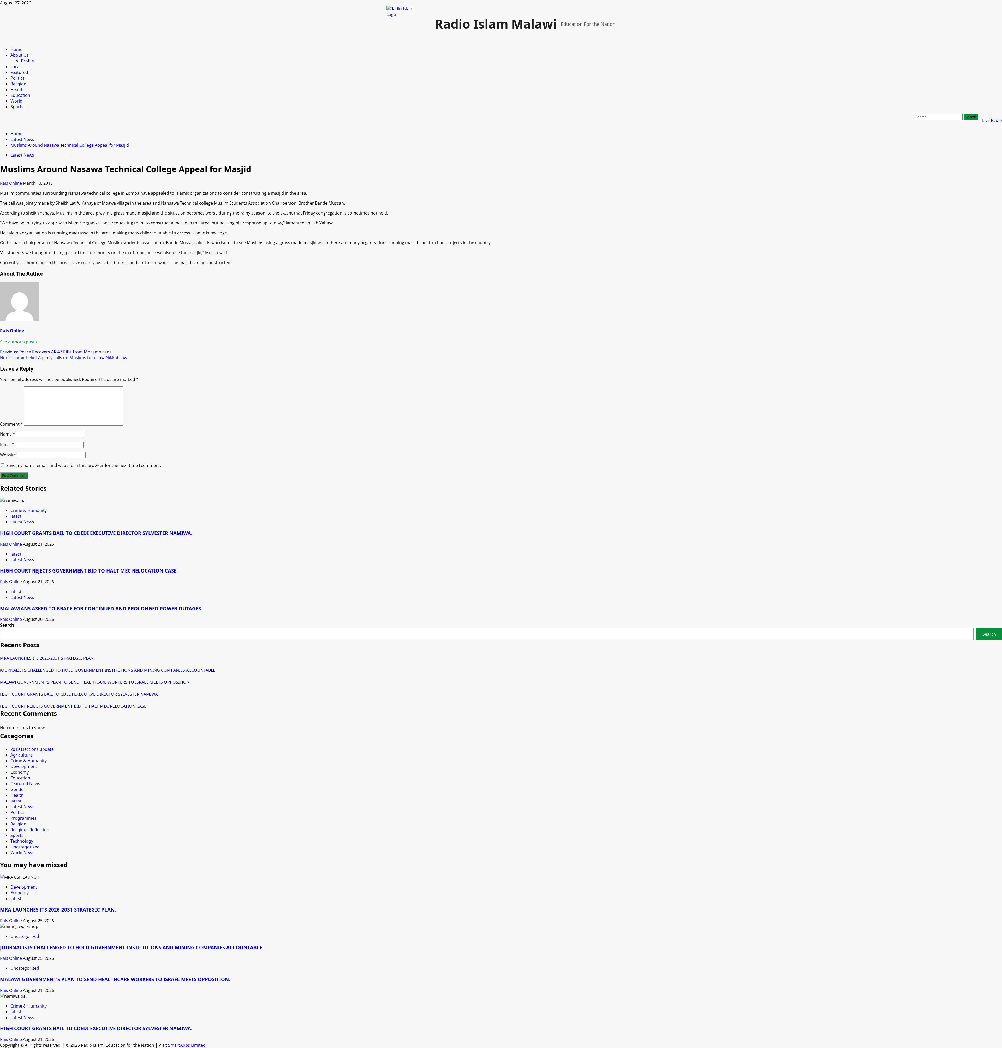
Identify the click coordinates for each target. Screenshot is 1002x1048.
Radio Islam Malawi (496, 23)
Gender (17, 789)
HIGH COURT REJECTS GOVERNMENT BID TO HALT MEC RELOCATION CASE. (89, 570)
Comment (11, 424)
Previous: (55, 352)
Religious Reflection (29, 829)
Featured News (25, 784)
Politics (17, 78)
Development (23, 766)
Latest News (22, 155)
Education (20, 95)
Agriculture (21, 755)
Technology (21, 841)
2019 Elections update (32, 749)
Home (16, 49)
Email (7, 444)
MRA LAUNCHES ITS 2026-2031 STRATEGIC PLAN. (47, 658)
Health (16, 89)
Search (7, 625)
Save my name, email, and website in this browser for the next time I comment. (83, 465)
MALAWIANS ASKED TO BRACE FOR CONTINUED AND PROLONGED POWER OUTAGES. (101, 608)
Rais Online (11, 183)
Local (15, 66)
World (16, 101)
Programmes (23, 818)
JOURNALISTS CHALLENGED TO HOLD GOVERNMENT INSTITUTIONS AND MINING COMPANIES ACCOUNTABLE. (108, 670)
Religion (18, 84)
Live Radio (992, 120)
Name (7, 434)
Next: (63, 357)
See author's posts (18, 342)
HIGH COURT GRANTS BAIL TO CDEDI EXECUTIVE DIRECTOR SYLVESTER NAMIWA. (96, 533)
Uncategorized (25, 847)
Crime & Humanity (28, 510)
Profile (27, 61)
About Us (19, 55)
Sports (16, 107)
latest (15, 516)
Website (8, 455)
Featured (19, 72)
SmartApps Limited (187, 1045)
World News (22, 852)
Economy (19, 772)
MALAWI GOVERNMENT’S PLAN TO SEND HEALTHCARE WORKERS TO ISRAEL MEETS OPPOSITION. (95, 682)
